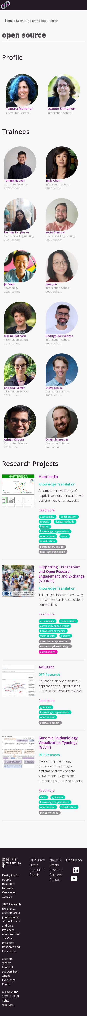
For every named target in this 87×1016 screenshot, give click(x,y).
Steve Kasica (54, 388)
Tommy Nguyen (14, 180)
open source (47, 536)
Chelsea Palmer (14, 388)
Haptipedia (48, 476)
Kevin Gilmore (55, 232)
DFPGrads (37, 860)
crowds (44, 522)
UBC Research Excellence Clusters (11, 908)
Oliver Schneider (57, 439)
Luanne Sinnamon (61, 108)
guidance (45, 707)
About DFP (37, 870)
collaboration (68, 517)
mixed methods (49, 812)
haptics (44, 526)
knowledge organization (54, 531)
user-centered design (52, 552)
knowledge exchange (52, 631)
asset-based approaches (54, 641)
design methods (64, 522)
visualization (47, 541)
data (43, 797)
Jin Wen (9, 284)
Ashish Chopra (14, 439)
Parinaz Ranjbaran (16, 232)
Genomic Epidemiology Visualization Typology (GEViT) (58, 742)
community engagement (54, 626)
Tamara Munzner (19, 108)
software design (49, 722)
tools (64, 536)
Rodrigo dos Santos (59, 336)
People (35, 874)
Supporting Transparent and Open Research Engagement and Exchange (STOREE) (62, 574)
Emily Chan (53, 180)
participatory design (52, 547)
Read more (47, 510)
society (65, 635)
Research (56, 870)
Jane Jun (51, 284)
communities (68, 621)
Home (9, 21)
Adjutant (46, 667)
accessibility (47, 517)
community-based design (54, 646)
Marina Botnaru (15, 336)
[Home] (5, 5)
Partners (55, 874)
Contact (55, 879)
